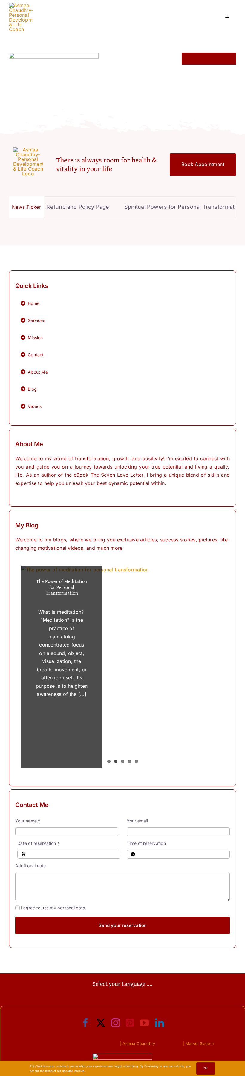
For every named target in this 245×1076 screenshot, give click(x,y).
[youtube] (144, 1022)
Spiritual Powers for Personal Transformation (172, 207)
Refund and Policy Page (66, 207)
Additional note (30, 865)
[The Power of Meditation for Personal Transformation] (122, 667)
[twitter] (100, 1022)
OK (206, 1068)
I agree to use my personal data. (53, 907)
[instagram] (115, 1022)
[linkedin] (159, 1022)
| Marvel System (198, 1043)
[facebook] (85, 1022)
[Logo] (21, 5)
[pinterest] (130, 1022)
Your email (137, 820)
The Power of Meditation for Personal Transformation (61, 587)
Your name (27, 820)
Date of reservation (38, 843)
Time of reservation (146, 843)
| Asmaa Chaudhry (137, 1043)
